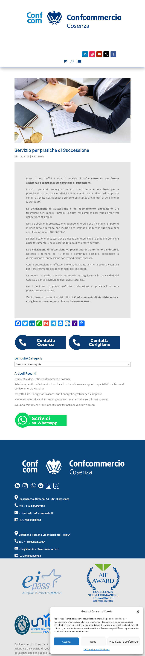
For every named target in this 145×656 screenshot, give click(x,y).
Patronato (38, 156)
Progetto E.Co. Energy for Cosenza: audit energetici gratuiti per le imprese (58, 394)
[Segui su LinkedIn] (85, 54)
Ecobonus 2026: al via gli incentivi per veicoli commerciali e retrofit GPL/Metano (61, 399)
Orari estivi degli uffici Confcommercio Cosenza (42, 379)
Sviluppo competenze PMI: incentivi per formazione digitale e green (54, 405)
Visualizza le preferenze (123, 641)
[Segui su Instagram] (92, 54)
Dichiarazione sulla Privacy (97, 649)
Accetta (66, 641)
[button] (138, 611)
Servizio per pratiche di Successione (51, 150)
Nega (93, 641)
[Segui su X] (106, 54)
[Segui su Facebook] (113, 54)
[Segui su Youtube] (99, 54)
